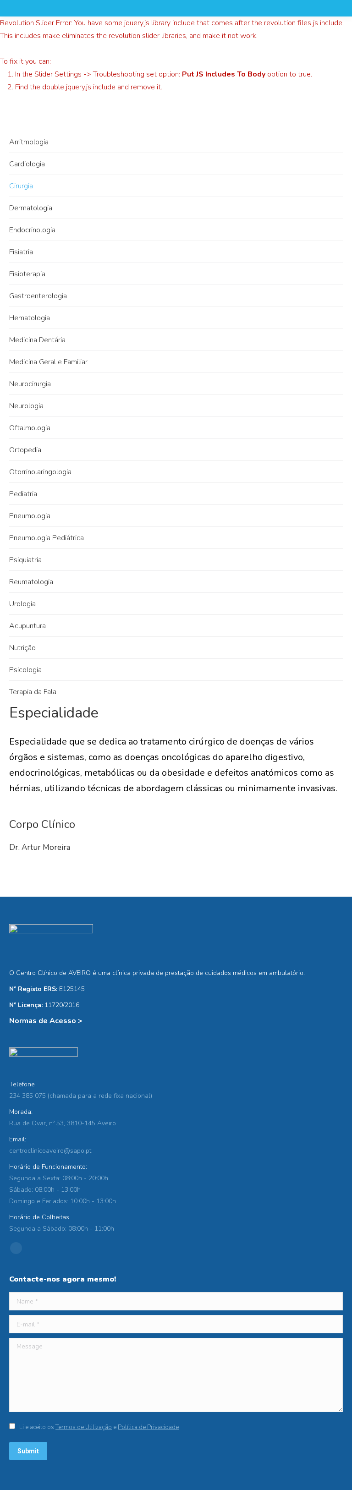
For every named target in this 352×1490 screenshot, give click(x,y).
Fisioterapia (27, 274)
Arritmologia (29, 142)
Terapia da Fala (32, 692)
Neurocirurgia (30, 384)
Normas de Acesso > (45, 1021)
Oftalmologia (29, 428)
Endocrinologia (32, 230)
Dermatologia (30, 208)
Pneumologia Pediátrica (46, 538)
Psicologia (25, 670)
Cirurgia (21, 186)
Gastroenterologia (38, 296)
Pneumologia (29, 516)
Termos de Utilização (83, 1427)
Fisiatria (21, 252)
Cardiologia (27, 164)
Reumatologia (31, 582)
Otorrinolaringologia (40, 472)
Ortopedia (25, 450)
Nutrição (22, 648)
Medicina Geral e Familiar (48, 362)
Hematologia (29, 318)
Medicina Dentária (37, 340)
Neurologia (26, 406)
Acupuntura (27, 626)
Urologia (22, 604)
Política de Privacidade (148, 1427)
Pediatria (23, 494)
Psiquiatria (25, 560)
